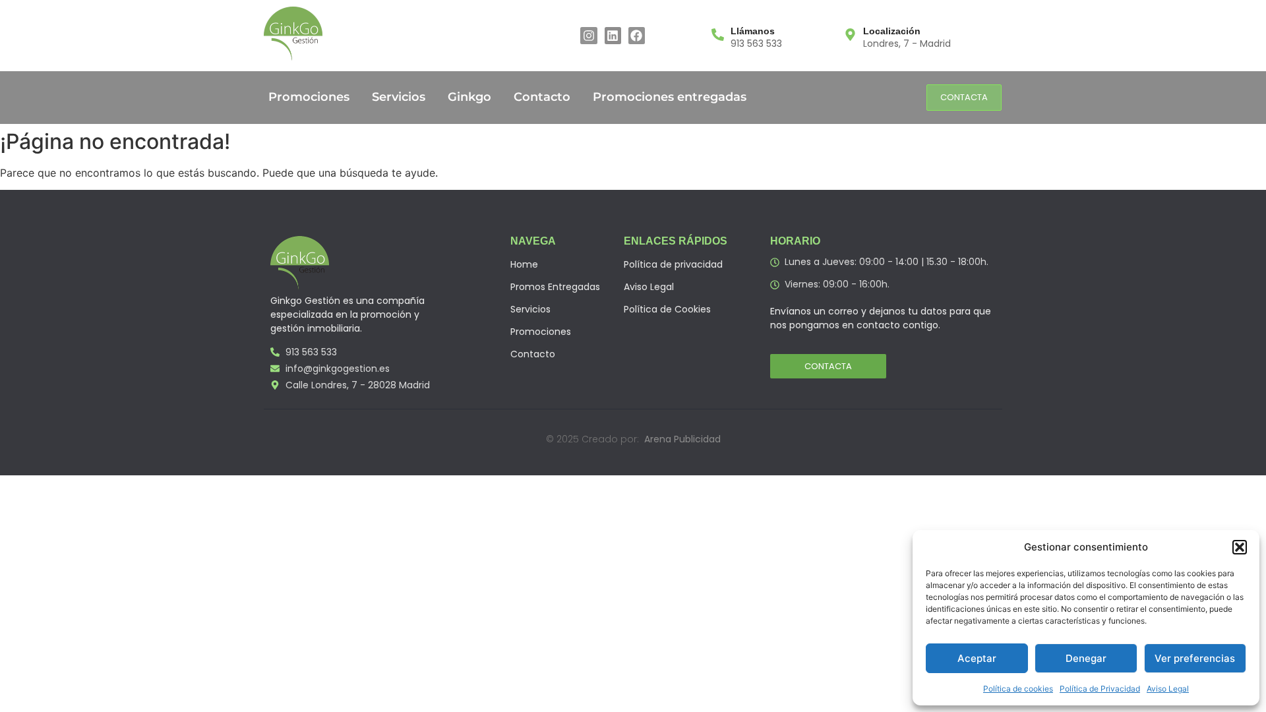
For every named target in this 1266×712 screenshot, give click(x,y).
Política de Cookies (667, 309)
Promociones (308, 97)
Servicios (398, 97)
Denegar (1086, 658)
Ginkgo (469, 97)
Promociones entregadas (669, 97)
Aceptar (976, 658)
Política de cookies (1018, 689)
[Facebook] (636, 35)
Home (524, 264)
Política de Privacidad (1100, 689)
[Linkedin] (613, 35)
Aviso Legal (1168, 689)
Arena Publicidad (682, 439)
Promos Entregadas (555, 286)
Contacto (542, 97)
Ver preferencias (1195, 658)
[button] (1239, 547)
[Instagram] (588, 35)
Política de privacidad (673, 264)
